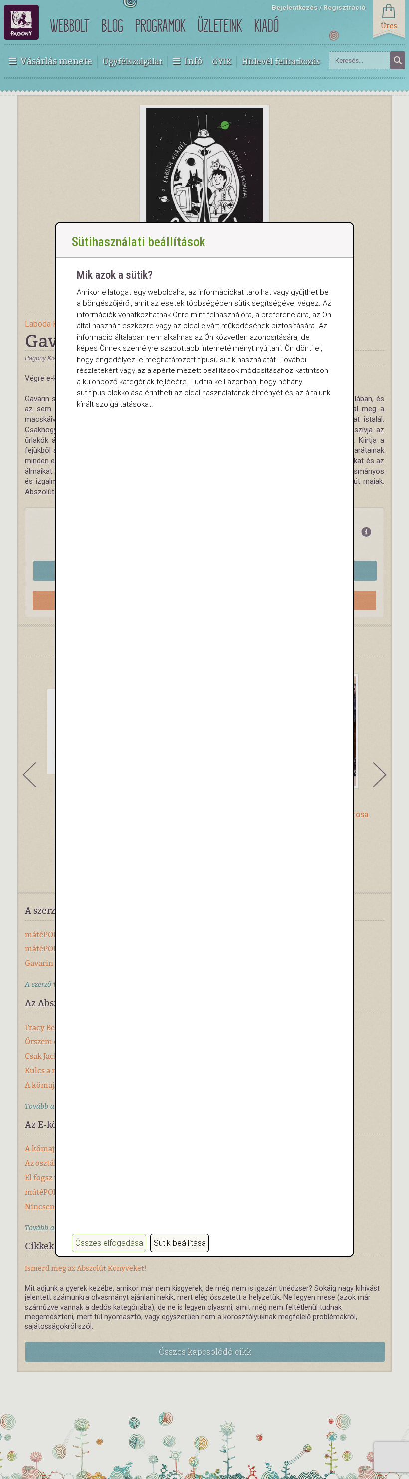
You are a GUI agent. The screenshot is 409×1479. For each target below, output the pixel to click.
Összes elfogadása (109, 1243)
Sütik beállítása (180, 1243)
